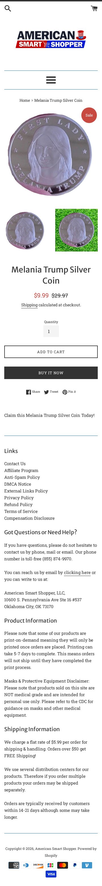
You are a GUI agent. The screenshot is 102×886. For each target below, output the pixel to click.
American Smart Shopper (55, 848)
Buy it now (51, 372)
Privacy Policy (19, 497)
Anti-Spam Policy (22, 477)
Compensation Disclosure (29, 518)
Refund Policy (18, 504)
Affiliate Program (21, 470)
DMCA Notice (17, 484)
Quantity (51, 321)
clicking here (77, 572)
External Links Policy (26, 491)
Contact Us (15, 463)
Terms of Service (21, 511)
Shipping (29, 304)
